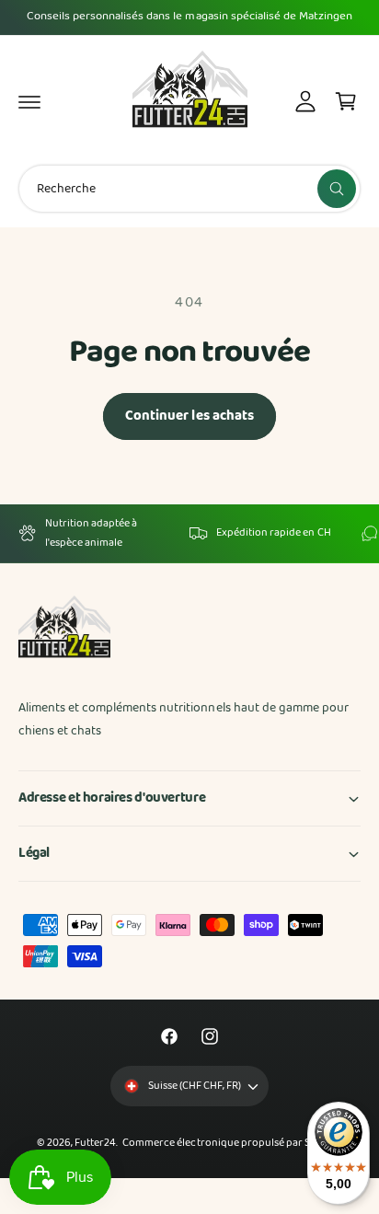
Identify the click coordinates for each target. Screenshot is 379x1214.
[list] (189, 533)
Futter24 (95, 1143)
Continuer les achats (190, 416)
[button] (29, 101)
